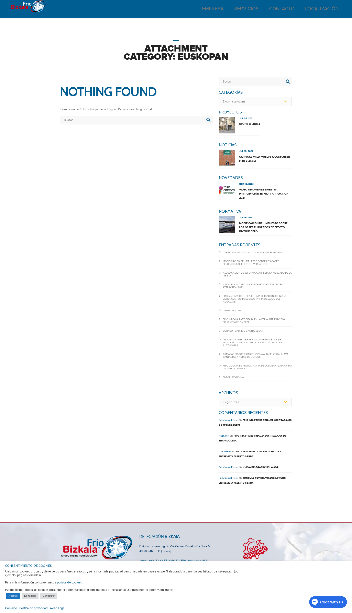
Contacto (11, 608)
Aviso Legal (57, 608)
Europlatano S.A (233, 377)
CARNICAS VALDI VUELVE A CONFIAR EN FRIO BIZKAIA (264, 159)
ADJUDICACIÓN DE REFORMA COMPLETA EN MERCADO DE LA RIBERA (257, 274)
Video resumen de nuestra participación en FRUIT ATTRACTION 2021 (263, 193)
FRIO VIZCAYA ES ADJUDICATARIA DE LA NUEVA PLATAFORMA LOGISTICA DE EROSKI (257, 367)
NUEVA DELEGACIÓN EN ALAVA (260, 467)
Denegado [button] (30, 596)
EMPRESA (213, 9)
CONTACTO (282, 9)
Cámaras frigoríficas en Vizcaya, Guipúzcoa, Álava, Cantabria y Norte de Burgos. (256, 355)
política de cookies (69, 582)
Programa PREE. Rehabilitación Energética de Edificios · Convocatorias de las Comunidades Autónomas (252, 342)
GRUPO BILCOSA (249, 124)
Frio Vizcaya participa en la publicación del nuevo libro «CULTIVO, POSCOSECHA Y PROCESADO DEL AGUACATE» (255, 299)
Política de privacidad (33, 608)
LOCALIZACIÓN (322, 9)
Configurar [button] (49, 596)
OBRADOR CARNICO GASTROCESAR (243, 330)
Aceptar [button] (13, 596)
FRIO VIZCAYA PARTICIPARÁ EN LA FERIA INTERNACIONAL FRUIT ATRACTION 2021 (255, 321)
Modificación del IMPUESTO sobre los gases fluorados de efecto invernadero (263, 227)
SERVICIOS (246, 9)
